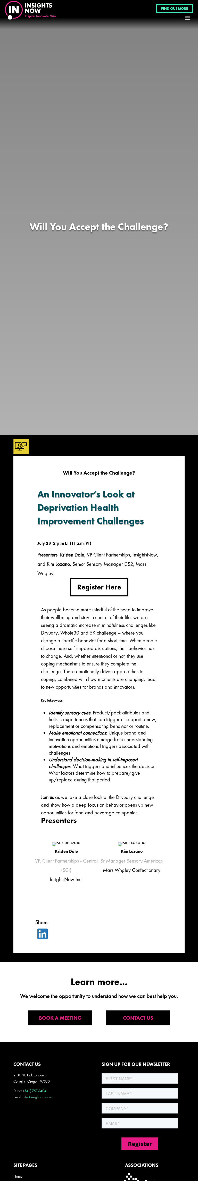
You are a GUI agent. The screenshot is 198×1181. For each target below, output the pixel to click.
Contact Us (138, 1018)
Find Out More (174, 8)
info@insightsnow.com (38, 1097)
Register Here (99, 587)
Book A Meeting (60, 1018)
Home (17, 1176)
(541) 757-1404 (34, 1091)
